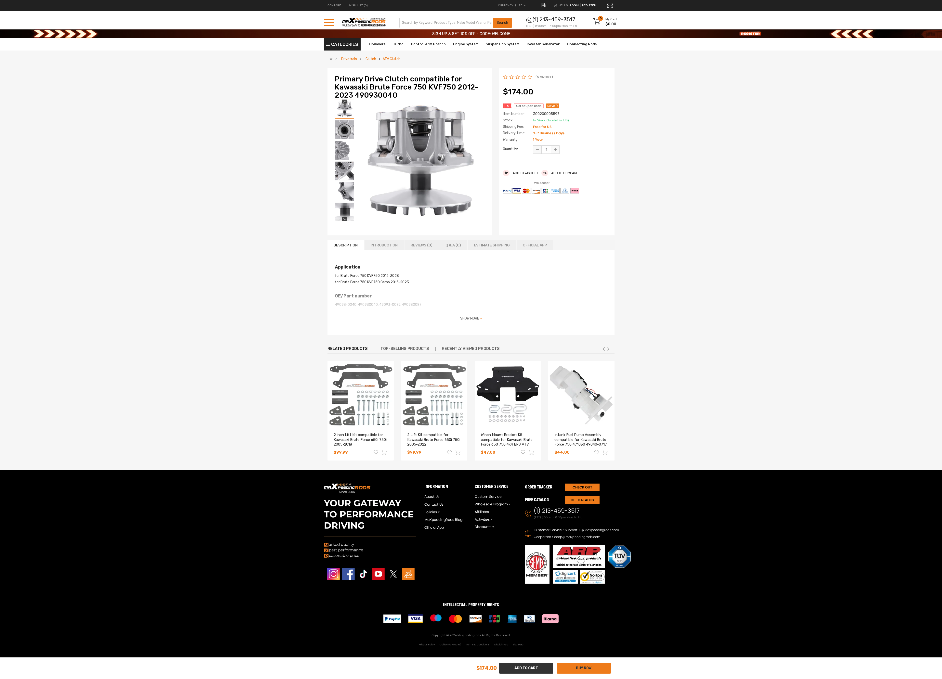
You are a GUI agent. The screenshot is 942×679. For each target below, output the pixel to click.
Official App (535, 245)
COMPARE (334, 5)
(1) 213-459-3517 (554, 19)
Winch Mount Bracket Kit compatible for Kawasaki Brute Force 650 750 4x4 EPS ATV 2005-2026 (507, 442)
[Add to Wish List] (375, 453)
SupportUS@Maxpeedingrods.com (592, 530)
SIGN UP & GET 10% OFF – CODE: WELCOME (471, 33)
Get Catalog (582, 500)
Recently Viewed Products (471, 348)
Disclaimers (501, 644)
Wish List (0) (358, 5)
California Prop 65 (450, 644)
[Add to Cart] (385, 452)
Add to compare (564, 173)
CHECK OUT (582, 487)
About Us (431, 496)
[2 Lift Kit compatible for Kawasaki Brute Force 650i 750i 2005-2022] (434, 394)
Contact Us (433, 504)
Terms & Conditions (477, 644)
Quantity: (510, 149)
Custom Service (488, 496)
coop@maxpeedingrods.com (577, 537)
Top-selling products (404, 348)
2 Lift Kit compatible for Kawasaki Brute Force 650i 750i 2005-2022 (433, 440)
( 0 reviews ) (544, 76)
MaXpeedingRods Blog (443, 519)
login (574, 5)
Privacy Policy (427, 644)
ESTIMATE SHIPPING (492, 245)
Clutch (371, 59)
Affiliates (482, 511)
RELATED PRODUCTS (347, 348)
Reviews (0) (421, 245)
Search (502, 23)
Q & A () (453, 245)
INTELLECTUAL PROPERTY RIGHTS (471, 605)
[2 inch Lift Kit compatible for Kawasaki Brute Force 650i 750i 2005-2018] (360, 394)
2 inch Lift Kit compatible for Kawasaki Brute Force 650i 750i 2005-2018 (360, 440)
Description (346, 245)
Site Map (518, 644)
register (589, 5)
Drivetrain (349, 59)
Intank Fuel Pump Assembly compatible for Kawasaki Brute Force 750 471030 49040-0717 (580, 440)
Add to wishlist (525, 173)
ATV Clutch (391, 59)
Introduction (384, 245)
